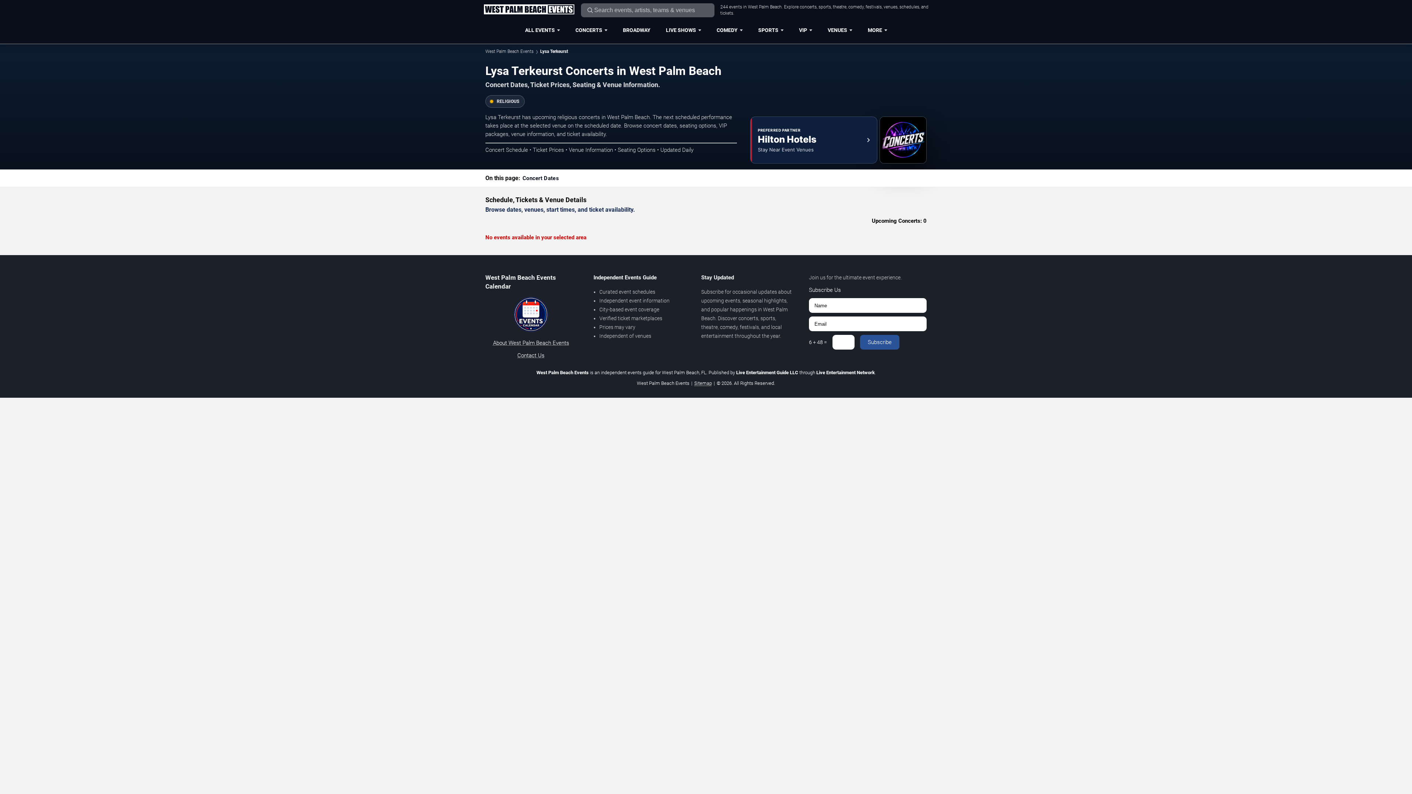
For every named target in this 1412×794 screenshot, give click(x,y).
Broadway (636, 30)
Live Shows (681, 30)
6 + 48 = (818, 342)
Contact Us (531, 355)
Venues (837, 30)
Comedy (727, 30)
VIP (803, 30)
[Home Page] (529, 10)
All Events (540, 30)
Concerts (588, 30)
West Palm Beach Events (509, 51)
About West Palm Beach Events (531, 343)
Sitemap (703, 383)
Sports (768, 30)
